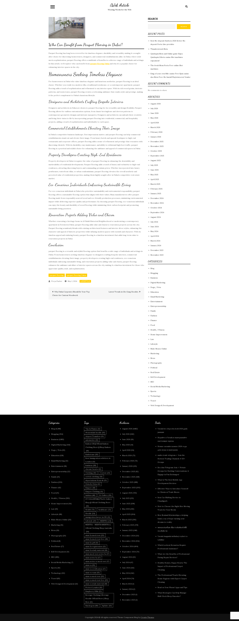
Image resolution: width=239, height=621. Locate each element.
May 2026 (154, 118)
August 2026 (155, 104)
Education (154, 292)
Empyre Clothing (94, 491)
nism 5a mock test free (96, 539)
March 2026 (155, 127)
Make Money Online (158, 349)
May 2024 (154, 231)
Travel (153, 401)
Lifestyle (85, 281)
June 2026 (154, 113)
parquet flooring (57, 275)
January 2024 (155, 245)
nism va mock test (94, 576)
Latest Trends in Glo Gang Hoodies (123, 292)
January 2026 (155, 137)
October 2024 (156, 208)
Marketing (154, 353)
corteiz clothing (93, 476)
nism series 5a (93, 558)
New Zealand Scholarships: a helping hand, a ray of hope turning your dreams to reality (173, 518)
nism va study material (96, 584)
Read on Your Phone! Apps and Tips (173, 587)
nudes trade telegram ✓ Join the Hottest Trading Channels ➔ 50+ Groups (171, 458)
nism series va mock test (97, 561)
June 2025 (154, 170)
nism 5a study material (96, 550)
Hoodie (90, 513)
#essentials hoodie (95, 432)
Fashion (153, 316)
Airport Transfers (94, 436)
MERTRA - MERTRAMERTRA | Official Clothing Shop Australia (98, 528)
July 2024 (154, 222)
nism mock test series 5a (97, 554)
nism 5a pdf (91, 543)
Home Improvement (158, 334)
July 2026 (154, 108)
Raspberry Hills (93, 591)
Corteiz (105, 473)
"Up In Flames (92, 429)
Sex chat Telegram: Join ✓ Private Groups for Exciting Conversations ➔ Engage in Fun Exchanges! (173, 471)
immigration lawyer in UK (97, 517)
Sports (153, 391)
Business (154, 278)
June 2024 (154, 226)
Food (152, 325)
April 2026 (154, 123)
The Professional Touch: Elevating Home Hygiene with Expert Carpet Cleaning (172, 578)
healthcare (104, 510)
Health (90, 510)
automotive (91, 440)
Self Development (157, 377)
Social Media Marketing (160, 386)
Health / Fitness (157, 330)
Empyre (90, 488)
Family (153, 311)
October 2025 (156, 151)
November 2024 (157, 203)
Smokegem (91, 606)
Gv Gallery (105, 495)
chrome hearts (93, 469)
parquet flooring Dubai (76, 275)
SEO (152, 382)
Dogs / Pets (155, 287)
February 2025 (156, 189)
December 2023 (156, 250)
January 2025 (155, 193)
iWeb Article (119, 5)
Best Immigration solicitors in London (97, 460)
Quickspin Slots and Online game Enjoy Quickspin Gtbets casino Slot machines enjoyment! (166, 57)
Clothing (90, 473)
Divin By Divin (92, 484)
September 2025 (157, 156)
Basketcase (91, 454)
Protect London (93, 587)
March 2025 (155, 184)
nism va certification (95, 569)
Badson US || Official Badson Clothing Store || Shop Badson (98, 447)
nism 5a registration (95, 546)
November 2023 (156, 255)
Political (153, 368)
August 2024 (155, 217)
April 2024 (154, 236)
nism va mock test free (96, 580)
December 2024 (156, 198)
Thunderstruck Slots (159, 49)
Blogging (154, 273)
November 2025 (157, 146)
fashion (90, 495)
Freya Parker (56, 281)
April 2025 (154, 179)
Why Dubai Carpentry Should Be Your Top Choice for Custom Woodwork (71, 293)
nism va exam (92, 572)
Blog (152, 268)
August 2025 (155, 160)
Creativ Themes (147, 617)
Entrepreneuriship (158, 306)
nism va (90, 565)
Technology (155, 396)
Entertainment (156, 301)
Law (152, 339)
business (90, 465)
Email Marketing (157, 297)
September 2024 (157, 212)
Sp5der (107, 606)
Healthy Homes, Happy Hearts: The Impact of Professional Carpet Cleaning (172, 566)
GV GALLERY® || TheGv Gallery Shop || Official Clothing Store (98, 502)
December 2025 (156, 141)
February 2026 (156, 132)
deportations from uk (96, 480)
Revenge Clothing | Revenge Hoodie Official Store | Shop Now (97, 598)
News (152, 358)
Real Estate (155, 372)
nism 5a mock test (94, 535)
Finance (153, 320)
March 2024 (155, 241)
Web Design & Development (162, 405)
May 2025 (154, 175)
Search (153, 18)
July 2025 (154, 165)
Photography (156, 363)
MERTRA (105, 521)
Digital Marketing (157, 282)
